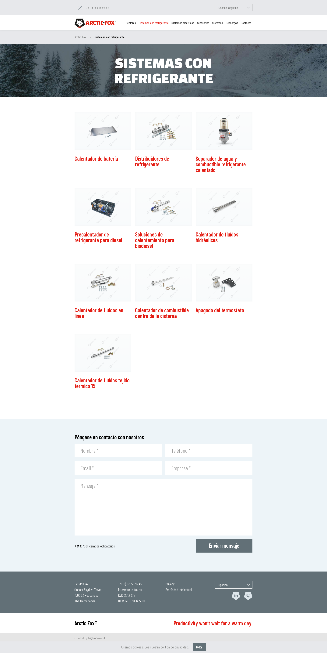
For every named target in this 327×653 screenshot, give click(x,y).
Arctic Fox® (86, 623)
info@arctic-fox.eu (130, 589)
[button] (233, 7)
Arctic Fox (80, 37)
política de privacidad (174, 647)
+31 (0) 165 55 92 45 (130, 584)
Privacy (169, 584)
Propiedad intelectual (178, 589)
